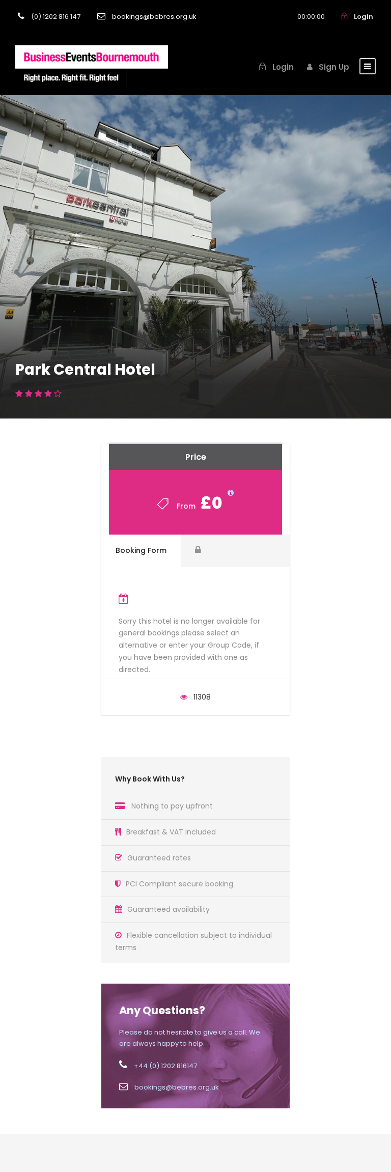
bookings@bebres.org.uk (154, 16)
